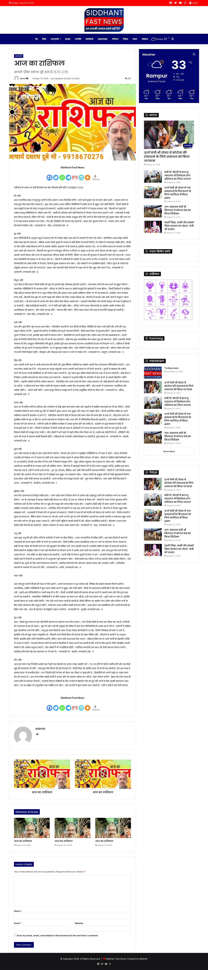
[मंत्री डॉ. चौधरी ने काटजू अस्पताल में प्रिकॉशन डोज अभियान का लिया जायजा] (153, 176)
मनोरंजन (115, 39)
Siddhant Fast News (116, 958)
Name (18, 911)
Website (79, 923)
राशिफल (145, 39)
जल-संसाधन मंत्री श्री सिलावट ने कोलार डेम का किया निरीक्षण (177, 210)
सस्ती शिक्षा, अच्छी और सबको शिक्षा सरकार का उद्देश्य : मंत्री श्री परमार (179, 226)
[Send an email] (27, 78)
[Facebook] (49, 175)
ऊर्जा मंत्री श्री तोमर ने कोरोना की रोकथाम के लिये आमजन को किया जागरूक (167, 157)
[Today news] (153, 372)
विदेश (44, 39)
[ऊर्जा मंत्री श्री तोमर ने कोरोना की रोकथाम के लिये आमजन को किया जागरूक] (153, 387)
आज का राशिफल (23, 841)
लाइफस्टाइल (102, 39)
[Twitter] (56, 175)
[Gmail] (75, 175)
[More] (87, 175)
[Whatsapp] (62, 175)
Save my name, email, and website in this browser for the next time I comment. (57, 935)
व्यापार (135, 39)
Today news (171, 368)
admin (23, 78)
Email (17, 923)
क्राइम (67, 39)
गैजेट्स (125, 39)
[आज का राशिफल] (32, 828)
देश (36, 39)
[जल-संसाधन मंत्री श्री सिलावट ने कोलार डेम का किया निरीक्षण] (153, 211)
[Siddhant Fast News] (104, 20)
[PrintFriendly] (81, 175)
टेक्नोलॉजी (89, 39)
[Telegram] (68, 175)
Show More (169, 451)
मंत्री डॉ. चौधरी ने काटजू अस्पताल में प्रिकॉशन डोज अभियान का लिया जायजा (177, 175)
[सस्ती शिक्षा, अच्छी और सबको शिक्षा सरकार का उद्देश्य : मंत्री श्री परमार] (153, 227)
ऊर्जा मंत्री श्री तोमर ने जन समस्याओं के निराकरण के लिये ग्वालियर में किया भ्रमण (177, 193)
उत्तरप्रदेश (55, 39)
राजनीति (78, 39)
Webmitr (143, 958)
